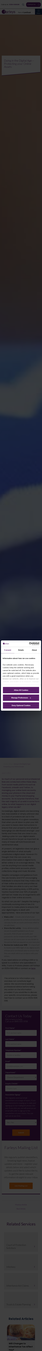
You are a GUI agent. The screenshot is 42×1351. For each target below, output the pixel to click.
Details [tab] (21, 650)
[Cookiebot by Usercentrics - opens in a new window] (29, 643)
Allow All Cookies (21, 690)
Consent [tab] (7, 650)
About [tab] (34, 650)
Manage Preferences (19, 698)
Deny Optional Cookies (21, 705)
